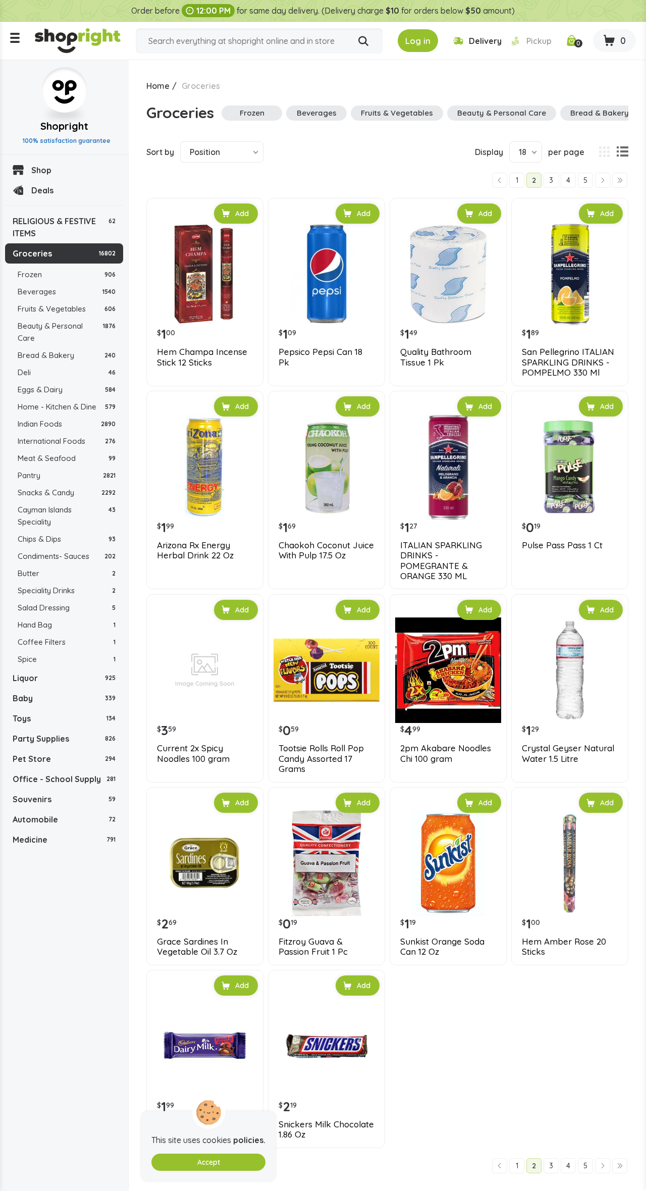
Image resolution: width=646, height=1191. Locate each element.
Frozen (67, 274)
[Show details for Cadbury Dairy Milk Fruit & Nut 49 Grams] (205, 1046)
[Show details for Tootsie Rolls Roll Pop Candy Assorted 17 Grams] (327, 670)
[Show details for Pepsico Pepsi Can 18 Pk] (327, 274)
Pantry (67, 475)
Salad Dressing (67, 607)
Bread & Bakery (67, 355)
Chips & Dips (67, 539)
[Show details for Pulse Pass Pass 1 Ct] (570, 467)
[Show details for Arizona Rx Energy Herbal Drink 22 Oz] (205, 467)
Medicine (64, 840)
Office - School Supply (64, 779)
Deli (67, 372)
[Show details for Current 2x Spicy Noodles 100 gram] (205, 670)
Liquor (64, 678)
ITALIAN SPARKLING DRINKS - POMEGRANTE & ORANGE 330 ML (441, 560)
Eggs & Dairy (67, 389)
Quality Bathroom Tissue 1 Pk (435, 357)
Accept (208, 1162)
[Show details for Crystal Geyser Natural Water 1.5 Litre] (570, 670)
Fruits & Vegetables (67, 309)
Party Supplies (64, 739)
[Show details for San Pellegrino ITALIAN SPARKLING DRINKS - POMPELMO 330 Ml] (570, 274)
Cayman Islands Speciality (67, 516)
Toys (64, 718)
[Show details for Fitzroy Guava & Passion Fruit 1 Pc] (327, 863)
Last (619, 180)
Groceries (64, 253)
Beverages (67, 291)
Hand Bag (67, 625)
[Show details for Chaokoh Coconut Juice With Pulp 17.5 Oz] (327, 467)
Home (158, 86)
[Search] (363, 41)
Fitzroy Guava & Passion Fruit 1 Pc (313, 947)
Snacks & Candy (67, 492)
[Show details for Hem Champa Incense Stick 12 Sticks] (205, 274)
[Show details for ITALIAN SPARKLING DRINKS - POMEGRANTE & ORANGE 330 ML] (448, 467)
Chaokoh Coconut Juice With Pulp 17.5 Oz (326, 550)
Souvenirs (64, 799)
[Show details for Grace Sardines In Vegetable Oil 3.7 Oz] (205, 863)
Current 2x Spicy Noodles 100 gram (193, 753)
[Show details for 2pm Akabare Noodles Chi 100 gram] (448, 670)
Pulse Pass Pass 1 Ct (562, 545)
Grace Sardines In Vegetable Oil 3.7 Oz (197, 947)
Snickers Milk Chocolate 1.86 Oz (326, 1129)
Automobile (64, 819)
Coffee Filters (67, 642)
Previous (499, 180)
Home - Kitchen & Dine (67, 406)
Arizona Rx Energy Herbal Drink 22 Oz (195, 550)
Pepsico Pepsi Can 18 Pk (320, 357)
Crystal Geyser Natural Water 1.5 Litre (568, 753)
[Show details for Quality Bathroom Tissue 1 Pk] (448, 274)
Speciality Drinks (67, 590)
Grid (604, 152)
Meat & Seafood (67, 458)
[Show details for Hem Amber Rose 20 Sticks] (570, 863)
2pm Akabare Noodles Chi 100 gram (445, 753)
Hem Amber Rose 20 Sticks (564, 947)
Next (602, 180)
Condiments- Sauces (67, 556)
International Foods (67, 441)
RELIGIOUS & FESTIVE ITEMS (64, 227)
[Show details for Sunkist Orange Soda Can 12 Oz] (448, 863)
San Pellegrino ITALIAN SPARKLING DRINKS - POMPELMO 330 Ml (568, 362)
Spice (67, 659)
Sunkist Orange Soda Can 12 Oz (442, 947)
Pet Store (64, 759)
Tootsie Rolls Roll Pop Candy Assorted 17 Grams (321, 758)
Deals (42, 190)
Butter (67, 573)
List (622, 152)
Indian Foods (67, 424)
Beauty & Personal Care (67, 332)
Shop (41, 170)
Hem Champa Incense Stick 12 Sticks (202, 357)
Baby (64, 698)
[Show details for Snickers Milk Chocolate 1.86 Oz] (327, 1046)
